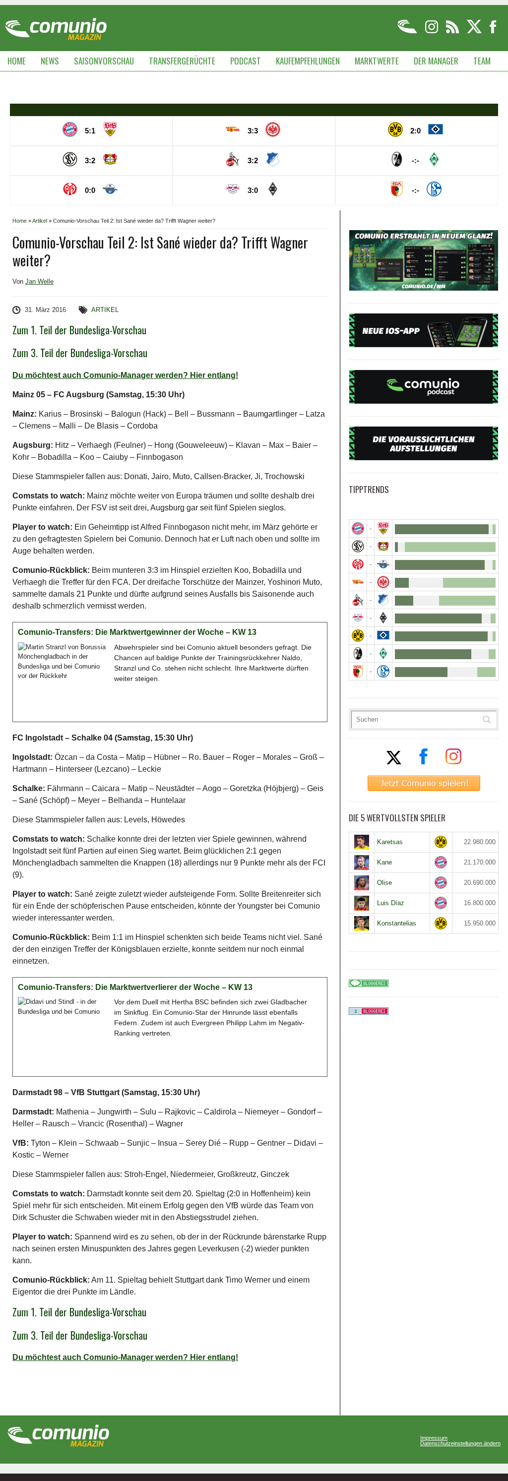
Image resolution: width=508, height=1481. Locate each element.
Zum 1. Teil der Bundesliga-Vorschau (79, 329)
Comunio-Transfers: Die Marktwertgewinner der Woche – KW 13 (137, 632)
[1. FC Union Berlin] (358, 582)
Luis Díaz (390, 903)
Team (482, 61)
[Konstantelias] (362, 923)
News (50, 61)
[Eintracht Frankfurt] (383, 582)
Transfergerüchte (182, 61)
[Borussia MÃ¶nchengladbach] (383, 618)
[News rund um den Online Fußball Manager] (56, 25)
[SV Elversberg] (358, 546)
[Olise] (362, 882)
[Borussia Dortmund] (358, 635)
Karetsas (390, 842)
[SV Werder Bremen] (383, 653)
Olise (384, 882)
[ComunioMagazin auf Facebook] (493, 31)
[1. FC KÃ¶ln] (358, 600)
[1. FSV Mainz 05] (358, 564)
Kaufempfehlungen (308, 61)
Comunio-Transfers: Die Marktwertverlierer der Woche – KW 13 (135, 987)
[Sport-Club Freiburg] (358, 653)
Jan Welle (39, 281)
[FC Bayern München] (441, 862)
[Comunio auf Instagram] (432, 31)
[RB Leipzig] (358, 618)
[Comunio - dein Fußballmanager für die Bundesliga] (408, 31)
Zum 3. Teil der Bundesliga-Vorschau (79, 352)
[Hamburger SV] (383, 635)
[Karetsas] (362, 842)
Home (16, 61)
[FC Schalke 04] (383, 671)
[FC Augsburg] (358, 671)
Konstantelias (396, 923)
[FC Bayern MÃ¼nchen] (358, 528)
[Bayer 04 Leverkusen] (383, 546)
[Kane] (362, 862)
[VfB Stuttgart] (383, 528)
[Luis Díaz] (362, 903)
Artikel (39, 221)
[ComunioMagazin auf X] (475, 31)
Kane (384, 862)
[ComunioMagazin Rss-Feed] (453, 31)
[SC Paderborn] (383, 564)
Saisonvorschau (104, 61)
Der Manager (436, 61)
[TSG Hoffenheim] (383, 600)
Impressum (433, 1438)
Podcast (245, 61)
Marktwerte (377, 61)
